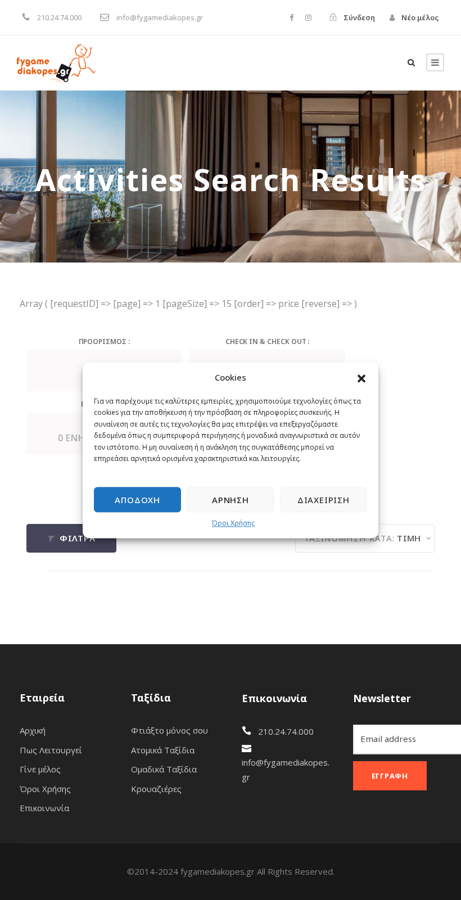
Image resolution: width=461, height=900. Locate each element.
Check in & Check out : (267, 341)
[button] (361, 377)
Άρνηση (230, 499)
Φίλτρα (76, 538)
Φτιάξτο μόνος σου (169, 730)
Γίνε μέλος (40, 769)
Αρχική (33, 730)
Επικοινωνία (44, 807)
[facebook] (291, 17)
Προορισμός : (104, 341)
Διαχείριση (323, 499)
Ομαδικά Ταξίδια (164, 769)
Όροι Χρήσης (233, 523)
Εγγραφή (390, 776)
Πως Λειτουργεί (51, 750)
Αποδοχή (137, 499)
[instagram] (308, 17)
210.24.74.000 (286, 731)
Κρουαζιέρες (156, 788)
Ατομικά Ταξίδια (163, 750)
